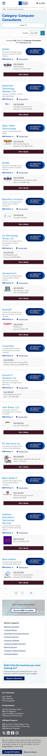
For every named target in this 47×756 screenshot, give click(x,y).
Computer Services (11, 637)
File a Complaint (8, 700)
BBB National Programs (11, 728)
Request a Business (14, 678)
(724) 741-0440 (8, 360)
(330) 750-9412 (18, 64)
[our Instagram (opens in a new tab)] (17, 734)
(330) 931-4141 (18, 324)
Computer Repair (10, 630)
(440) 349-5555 (18, 572)
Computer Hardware (11, 640)
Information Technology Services (16, 633)
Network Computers (11, 627)
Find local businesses (15, 9)
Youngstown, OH (25, 42)
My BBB (42, 3)
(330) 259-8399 (18, 104)
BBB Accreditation (9, 711)
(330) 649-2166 (18, 288)
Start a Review (7, 698)
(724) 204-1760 (8, 252)
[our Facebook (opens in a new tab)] (12, 734)
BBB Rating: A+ (8, 172)
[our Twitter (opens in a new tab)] (4, 734)
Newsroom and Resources (12, 715)
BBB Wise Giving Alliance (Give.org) (15, 726)
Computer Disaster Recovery (15, 644)
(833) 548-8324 (18, 457)
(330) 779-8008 (18, 178)
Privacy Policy (7, 746)
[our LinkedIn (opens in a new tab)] (8, 734)
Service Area (23, 59)
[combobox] (37, 33)
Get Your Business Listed (11, 709)
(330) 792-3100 (18, 141)
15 (31, 593)
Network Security (10, 647)
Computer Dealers (11, 654)
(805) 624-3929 (18, 539)
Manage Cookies (30, 752)
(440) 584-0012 (18, 423)
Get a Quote (23, 74)
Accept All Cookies (12, 752)
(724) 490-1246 (18, 215)
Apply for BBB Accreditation (13, 713)
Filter (22, 25)
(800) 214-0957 (18, 493)
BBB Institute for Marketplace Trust (15, 724)
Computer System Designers (15, 650)
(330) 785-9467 (8, 392)
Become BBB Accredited (23, 610)
